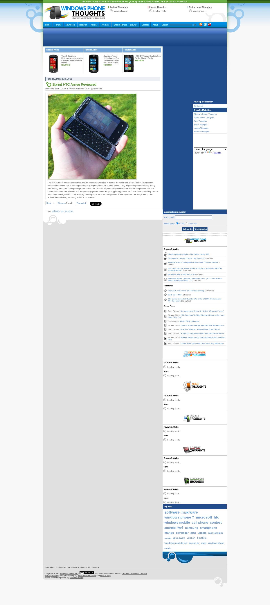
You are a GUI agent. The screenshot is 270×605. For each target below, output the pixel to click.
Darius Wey (105, 576)
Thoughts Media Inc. (69, 574)
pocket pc (194, 543)
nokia (167, 538)
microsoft (204, 517)
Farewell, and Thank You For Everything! (186, 291)
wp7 (180, 527)
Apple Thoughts (201, 125)
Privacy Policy (51, 576)
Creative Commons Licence (134, 574)
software (56, 211)
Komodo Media (76, 578)
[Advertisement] (135, 37)
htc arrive (69, 211)
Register (83, 25)
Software (123, 25)
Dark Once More (175, 295)
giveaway (179, 538)
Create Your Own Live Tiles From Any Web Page (202, 343)
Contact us (198, 106)
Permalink (81, 203)
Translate (216, 153)
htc (62, 211)
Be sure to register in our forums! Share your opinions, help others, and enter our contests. (135, 2)
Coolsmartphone (63, 567)
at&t (193, 532)
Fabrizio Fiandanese (87, 576)
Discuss (62, 203)
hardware (189, 512)
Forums (58, 25)
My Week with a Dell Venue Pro (182, 274)
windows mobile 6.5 (175, 543)
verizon (191, 538)
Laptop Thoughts (157, 7)
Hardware (133, 25)
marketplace (216, 532)
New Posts (70, 25)
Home (48, 25)
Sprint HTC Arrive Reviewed (74, 84)
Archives (105, 25)
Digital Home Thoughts (200, 7)
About (155, 25)
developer (182, 532)
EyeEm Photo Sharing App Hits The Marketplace (202, 325)
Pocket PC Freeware (90, 567)
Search (165, 25)
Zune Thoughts (200, 121)
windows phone (216, 543)
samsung (191, 527)
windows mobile (177, 522)
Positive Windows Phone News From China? (200, 329)
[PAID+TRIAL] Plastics (189, 321)
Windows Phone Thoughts (205, 114)
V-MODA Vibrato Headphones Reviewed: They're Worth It (193, 262)
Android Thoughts (119, 7)
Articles (94, 25)
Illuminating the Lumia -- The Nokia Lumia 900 (188, 254)
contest (216, 522)
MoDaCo (75, 567)
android (170, 528)
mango (169, 532)
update (202, 532)
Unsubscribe (201, 229)
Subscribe (187, 229)
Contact (145, 25)
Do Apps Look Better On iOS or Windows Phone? (202, 311)
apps (203, 543)
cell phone (200, 522)
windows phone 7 (179, 517)
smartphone (208, 527)
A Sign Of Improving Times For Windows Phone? (202, 333)
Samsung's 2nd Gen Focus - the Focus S (186, 258)
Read (48, 203)
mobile (167, 548)
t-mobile (201, 538)
